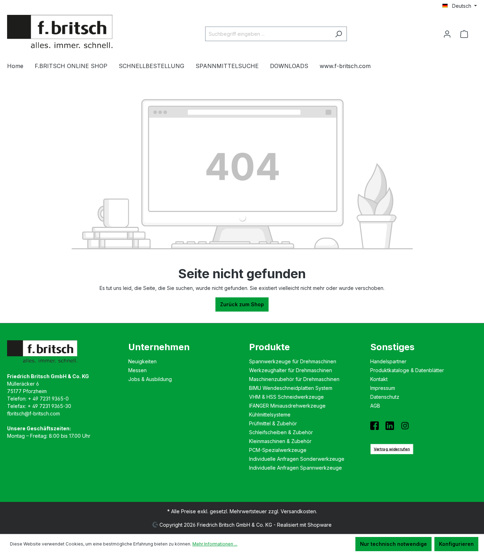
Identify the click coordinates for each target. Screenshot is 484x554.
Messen (137, 370)
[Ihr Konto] (447, 34)
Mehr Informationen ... (214, 544)
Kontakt (379, 379)
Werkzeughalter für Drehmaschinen (290, 370)
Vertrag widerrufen (391, 449)
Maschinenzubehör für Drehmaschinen (294, 379)
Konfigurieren (456, 544)
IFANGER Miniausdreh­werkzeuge (287, 406)
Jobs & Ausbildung (150, 379)
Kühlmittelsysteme (270, 415)
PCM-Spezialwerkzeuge (277, 450)
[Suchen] (338, 34)
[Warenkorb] (466, 34)
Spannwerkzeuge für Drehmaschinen (292, 361)
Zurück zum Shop (242, 304)
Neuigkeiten (142, 361)
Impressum (382, 388)
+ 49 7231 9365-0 (48, 399)
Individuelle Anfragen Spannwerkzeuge (295, 468)
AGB (375, 406)
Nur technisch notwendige (393, 544)
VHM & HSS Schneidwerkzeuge (286, 397)
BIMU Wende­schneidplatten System (290, 388)
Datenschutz (384, 397)
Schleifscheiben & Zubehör (281, 432)
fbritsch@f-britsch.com (33, 413)
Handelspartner (388, 361)
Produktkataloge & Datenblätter (407, 370)
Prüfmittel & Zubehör (273, 423)
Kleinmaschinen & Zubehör (280, 441)
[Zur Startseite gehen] (60, 32)
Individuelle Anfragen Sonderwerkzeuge (296, 459)
